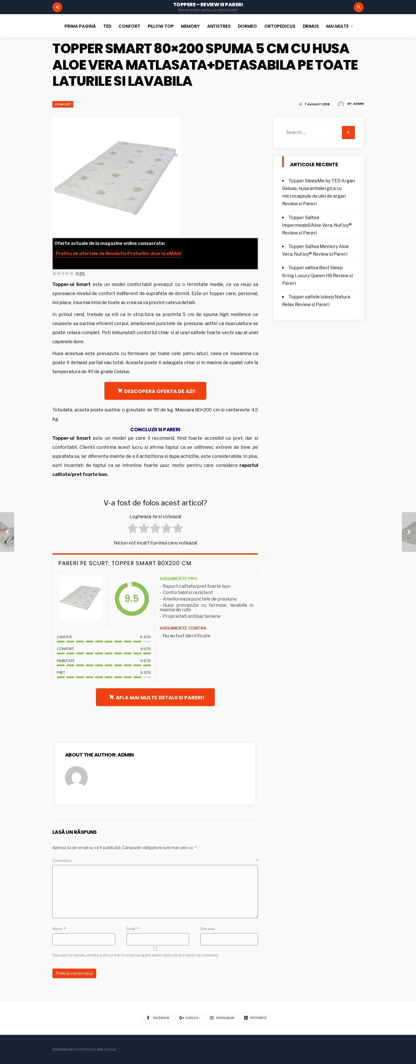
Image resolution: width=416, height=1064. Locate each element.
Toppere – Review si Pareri (208, 4)
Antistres (219, 26)
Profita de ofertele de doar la (118, 253)
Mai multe (337, 26)
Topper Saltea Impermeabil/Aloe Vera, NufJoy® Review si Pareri (317, 225)
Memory (190, 26)
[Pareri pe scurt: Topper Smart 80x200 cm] (80, 599)
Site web (207, 929)
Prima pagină (80, 26)
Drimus (311, 26)
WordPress (85, 1050)
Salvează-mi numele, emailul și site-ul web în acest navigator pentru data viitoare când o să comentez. (135, 955)
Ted (107, 26)
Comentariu (155, 860)
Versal (110, 1050)
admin (358, 103)
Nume (58, 929)
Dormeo (247, 26)
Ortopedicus (279, 26)
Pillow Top (161, 26)
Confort (129, 26)
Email (132, 929)
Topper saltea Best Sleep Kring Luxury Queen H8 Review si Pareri (317, 275)
